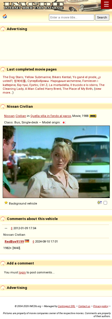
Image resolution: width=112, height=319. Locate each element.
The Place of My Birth (77, 89)
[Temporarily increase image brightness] (99, 202)
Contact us (84, 306)
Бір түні (22, 85)
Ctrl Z (43, 85)
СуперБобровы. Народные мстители (54, 81)
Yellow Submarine (38, 77)
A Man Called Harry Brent (43, 89)
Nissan (9, 116)
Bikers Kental (61, 77)
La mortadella (59, 85)
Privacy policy (100, 306)
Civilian (20, 116)
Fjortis (33, 85)
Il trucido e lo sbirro (83, 85)
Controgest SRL (66, 306)
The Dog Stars (13, 77)
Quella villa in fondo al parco (50, 116)
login (22, 272)
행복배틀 (20, 81)
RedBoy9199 (14, 241)
